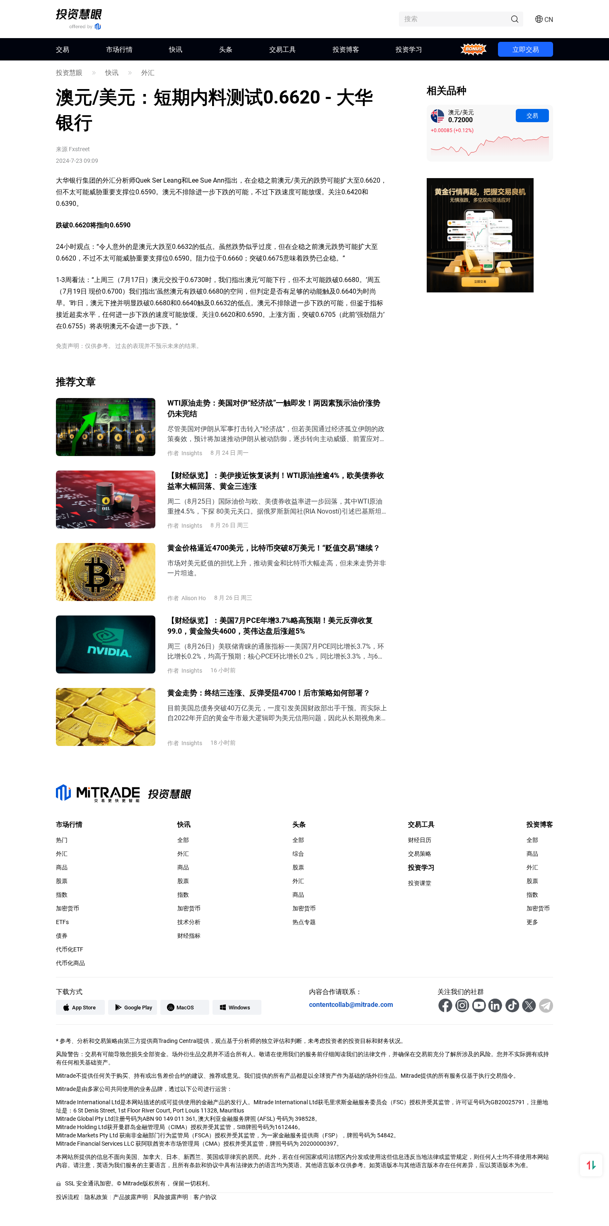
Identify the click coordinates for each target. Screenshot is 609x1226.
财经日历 (419, 840)
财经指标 (189, 935)
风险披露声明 (170, 1197)
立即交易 (525, 49)
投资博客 (346, 49)
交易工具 (282, 49)
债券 (62, 935)
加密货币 (67, 908)
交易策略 (419, 853)
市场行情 (119, 49)
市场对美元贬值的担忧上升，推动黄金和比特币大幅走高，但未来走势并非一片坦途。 (276, 567)
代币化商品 (70, 963)
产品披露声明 (130, 1197)
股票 (62, 881)
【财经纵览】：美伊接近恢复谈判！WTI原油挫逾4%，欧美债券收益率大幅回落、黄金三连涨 (275, 480)
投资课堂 (419, 883)
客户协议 (205, 1197)
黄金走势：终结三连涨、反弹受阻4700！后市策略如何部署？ (268, 692)
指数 (62, 894)
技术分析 (189, 922)
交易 (532, 115)
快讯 (175, 49)
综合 (298, 853)
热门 (62, 840)
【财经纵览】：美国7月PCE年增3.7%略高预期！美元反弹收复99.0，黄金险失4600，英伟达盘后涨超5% (270, 625)
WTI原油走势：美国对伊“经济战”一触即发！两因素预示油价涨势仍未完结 (273, 408)
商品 (62, 867)
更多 (532, 922)
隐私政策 (96, 1197)
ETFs (62, 922)
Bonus (473, 49)
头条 (225, 49)
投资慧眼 (69, 72)
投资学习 (409, 49)
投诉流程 (67, 1197)
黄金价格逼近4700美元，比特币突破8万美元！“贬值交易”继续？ (273, 548)
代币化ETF (69, 949)
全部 (183, 840)
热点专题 (304, 922)
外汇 (148, 72)
